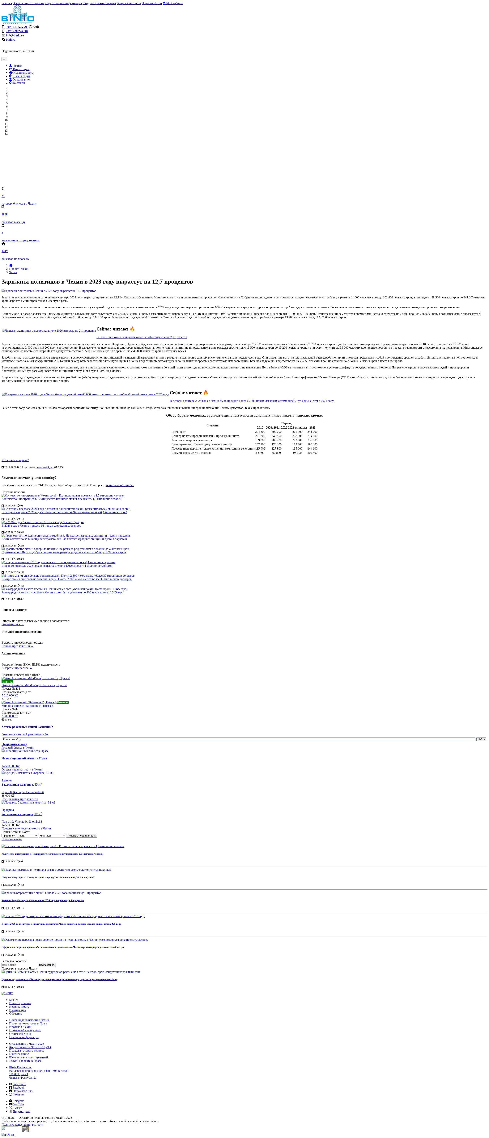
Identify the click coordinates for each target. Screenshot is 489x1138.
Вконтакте (19, 1084)
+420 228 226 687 (17, 31)
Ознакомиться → (13, 624)
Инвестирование (20, 1003)
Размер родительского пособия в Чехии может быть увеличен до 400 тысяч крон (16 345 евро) (63, 592)
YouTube (18, 1104)
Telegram (18, 1101)
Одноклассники (23, 1091)
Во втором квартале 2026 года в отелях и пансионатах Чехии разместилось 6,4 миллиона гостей (64, 512)
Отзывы (110, 3)
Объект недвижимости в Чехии (22, 769)
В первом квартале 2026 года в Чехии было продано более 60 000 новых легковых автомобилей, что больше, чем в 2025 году (252, 400)
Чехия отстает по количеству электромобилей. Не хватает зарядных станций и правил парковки (64, 539)
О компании (21, 3)
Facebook (18, 1087)
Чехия (13, 272)
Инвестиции (20, 69)
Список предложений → (18, 646)
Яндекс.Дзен (21, 1111)
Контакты (18, 83)
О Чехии (99, 3)
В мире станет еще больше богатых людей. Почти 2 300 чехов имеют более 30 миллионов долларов (67, 579)
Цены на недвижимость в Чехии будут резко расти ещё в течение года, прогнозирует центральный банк (59, 979)
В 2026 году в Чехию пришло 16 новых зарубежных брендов (41, 525)
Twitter (17, 1107)
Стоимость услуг (40, 3)
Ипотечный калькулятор (25, 1030)
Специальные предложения (20, 799)
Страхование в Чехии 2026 (26, 1043)
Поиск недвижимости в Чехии (29, 1020)
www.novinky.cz (44, 467)
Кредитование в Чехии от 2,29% (30, 1047)
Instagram (18, 1094)
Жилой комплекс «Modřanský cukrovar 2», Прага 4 (34, 685)
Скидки (88, 3)
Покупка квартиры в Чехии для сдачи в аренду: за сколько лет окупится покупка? (48, 877)
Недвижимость (23, 72)
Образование (21, 79)
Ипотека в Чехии (20, 1026)
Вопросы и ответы (129, 3)
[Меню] (4, 59)
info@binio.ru (15, 35)
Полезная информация (67, 3)
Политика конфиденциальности (22, 1124)
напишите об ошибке (120, 485)
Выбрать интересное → (17, 668)
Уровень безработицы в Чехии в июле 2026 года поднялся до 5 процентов (43, 900)
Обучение (15, 1013)
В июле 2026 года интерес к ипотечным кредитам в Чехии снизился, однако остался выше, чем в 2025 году (61, 923)
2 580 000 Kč (10, 716)
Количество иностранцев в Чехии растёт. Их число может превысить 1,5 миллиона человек (61, 498)
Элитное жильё (19, 1054)
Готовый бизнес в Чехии (18, 747)
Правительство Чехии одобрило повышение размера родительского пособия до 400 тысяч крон (64, 552)
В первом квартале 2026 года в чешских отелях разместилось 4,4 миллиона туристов (57, 565)
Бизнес (17, 65)
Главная (7, 3)
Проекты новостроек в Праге (28, 1023)
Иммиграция (21, 76)
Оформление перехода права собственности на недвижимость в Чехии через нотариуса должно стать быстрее (63, 947)
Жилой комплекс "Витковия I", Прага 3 (27, 705)
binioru (10, 39)
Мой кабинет (174, 3)
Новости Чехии (152, 3)
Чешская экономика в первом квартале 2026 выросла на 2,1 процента (141, 337)
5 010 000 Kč (10, 695)
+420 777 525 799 (17, 27)
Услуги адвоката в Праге (25, 1060)
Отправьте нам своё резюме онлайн (25, 734)
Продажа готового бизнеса (26, 1050)
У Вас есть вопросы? (15, 460)
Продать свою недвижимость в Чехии (26, 828)
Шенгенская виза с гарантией (28, 1057)
